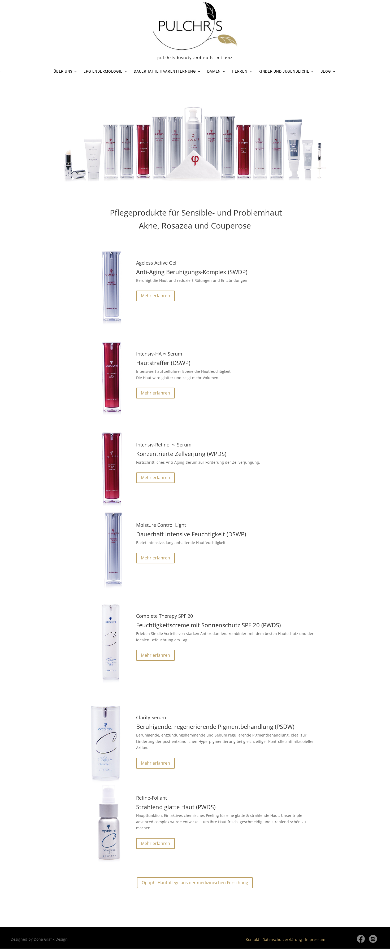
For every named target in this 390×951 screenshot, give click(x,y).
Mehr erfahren (155, 296)
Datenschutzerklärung (282, 939)
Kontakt (252, 939)
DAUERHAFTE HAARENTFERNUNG (165, 71)
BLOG (325, 71)
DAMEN (214, 71)
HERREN (239, 71)
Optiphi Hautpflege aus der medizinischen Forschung (195, 883)
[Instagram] (373, 941)
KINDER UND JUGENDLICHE (283, 71)
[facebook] (361, 941)
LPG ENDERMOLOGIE (103, 71)
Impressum (315, 939)
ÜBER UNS (63, 71)
